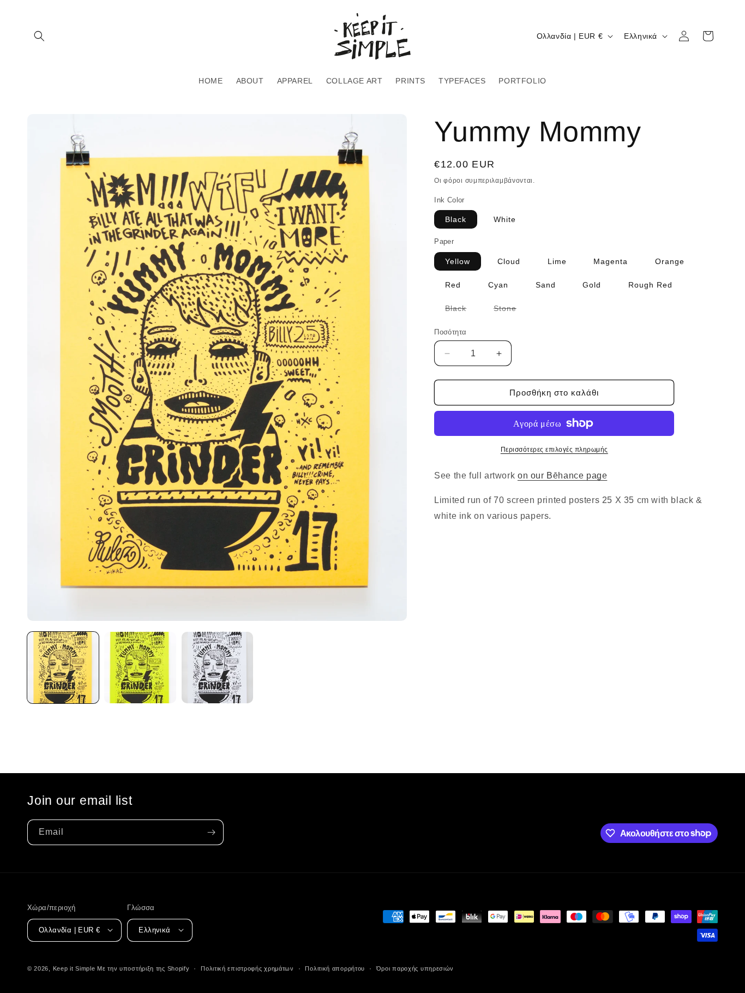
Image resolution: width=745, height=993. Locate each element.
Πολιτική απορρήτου (335, 968)
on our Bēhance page (562, 475)
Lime (557, 261)
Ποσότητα (450, 332)
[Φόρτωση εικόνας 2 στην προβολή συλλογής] (140, 667)
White (505, 219)
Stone (510, 310)
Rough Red (650, 284)
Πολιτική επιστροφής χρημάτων (247, 968)
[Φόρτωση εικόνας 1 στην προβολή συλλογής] (63, 667)
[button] (39, 36)
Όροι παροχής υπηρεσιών (415, 968)
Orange (669, 261)
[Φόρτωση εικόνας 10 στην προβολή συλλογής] (217, 667)
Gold (591, 284)
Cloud (508, 261)
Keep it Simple (74, 968)
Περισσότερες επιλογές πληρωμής (554, 449)
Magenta (610, 261)
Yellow (457, 261)
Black (455, 219)
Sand (546, 284)
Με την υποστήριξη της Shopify (143, 968)
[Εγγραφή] (211, 832)
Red (453, 284)
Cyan (498, 284)
